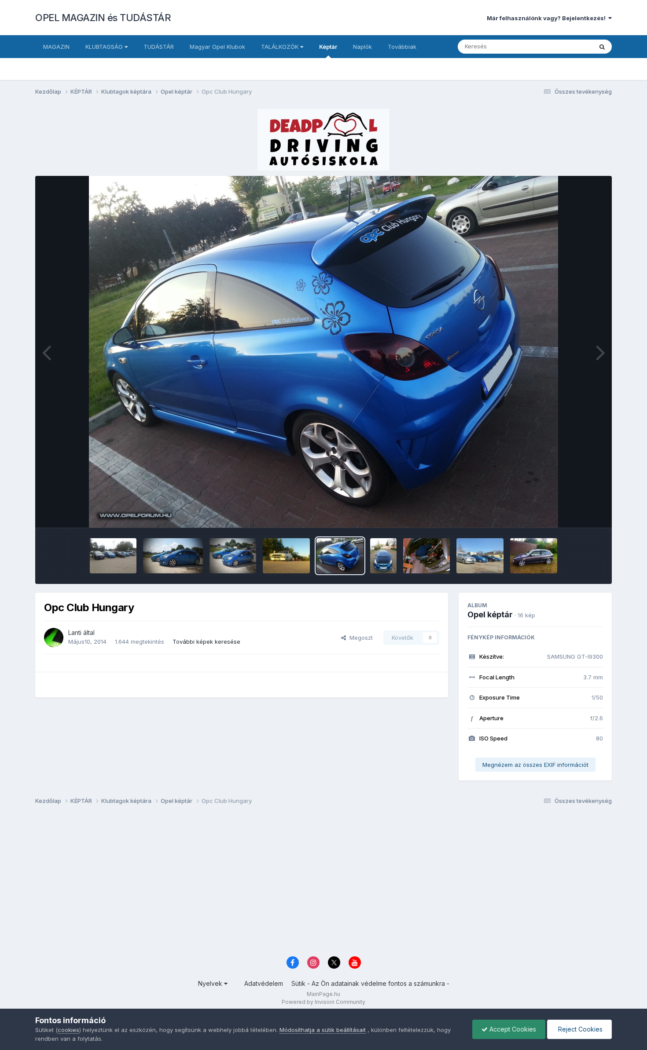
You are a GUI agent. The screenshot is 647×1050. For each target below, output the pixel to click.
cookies (68, 1029)
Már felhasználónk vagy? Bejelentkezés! (547, 18)
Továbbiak (402, 46)
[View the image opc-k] (113, 555)
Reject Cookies (579, 1029)
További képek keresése (206, 641)
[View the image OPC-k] (480, 555)
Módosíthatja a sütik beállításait (322, 1029)
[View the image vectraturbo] (426, 555)
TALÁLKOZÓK (280, 46)
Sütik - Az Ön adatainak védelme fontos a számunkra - (370, 983)
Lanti (74, 632)
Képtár (328, 46)
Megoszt (359, 637)
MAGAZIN (56, 46)
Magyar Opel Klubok (217, 46)
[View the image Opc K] (233, 555)
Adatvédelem (263, 983)
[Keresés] (602, 47)
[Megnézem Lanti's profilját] (53, 637)
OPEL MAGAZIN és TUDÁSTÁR (103, 17)
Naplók (362, 46)
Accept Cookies (512, 1029)
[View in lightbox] (323, 352)
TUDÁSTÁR (158, 46)
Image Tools (575, 511)
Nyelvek (211, 983)
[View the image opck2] (172, 555)
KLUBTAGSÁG (105, 46)
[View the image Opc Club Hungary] (340, 555)
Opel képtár (490, 614)
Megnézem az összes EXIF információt (535, 764)
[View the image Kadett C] (286, 555)
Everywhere (565, 46)
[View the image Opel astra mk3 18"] (533, 555)
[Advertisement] (299, 882)
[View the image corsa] (383, 555)
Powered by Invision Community (323, 1002)
